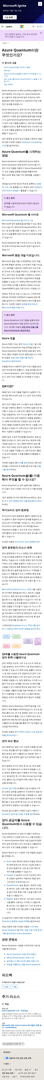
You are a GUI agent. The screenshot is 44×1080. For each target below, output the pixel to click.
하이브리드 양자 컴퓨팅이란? (27, 541)
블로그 (27, 1069)
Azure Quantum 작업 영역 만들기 (22, 954)
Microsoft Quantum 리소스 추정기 (17, 589)
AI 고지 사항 (6, 1069)
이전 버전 (18, 1069)
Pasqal (10, 875)
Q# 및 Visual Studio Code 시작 (20, 957)
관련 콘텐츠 (8, 84)
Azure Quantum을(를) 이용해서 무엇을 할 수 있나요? (22, 75)
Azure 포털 (28, 344)
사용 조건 (5, 1076)
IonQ (9, 861)
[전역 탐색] (2, 26)
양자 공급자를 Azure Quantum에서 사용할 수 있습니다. (23, 80)
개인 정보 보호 (7, 1073)
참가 (36, 1069)
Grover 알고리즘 (9, 788)
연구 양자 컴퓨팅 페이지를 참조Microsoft (22, 501)
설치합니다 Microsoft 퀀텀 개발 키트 (23, 961)
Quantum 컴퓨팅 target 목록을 (16, 921)
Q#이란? (7, 70)
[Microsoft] (22, 26)
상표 (14, 1076)
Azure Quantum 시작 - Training (15, 1011)
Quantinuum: (13, 885)
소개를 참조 (22, 462)
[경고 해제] (40, 4)
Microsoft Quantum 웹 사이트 (15, 220)
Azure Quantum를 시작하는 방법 (17, 67)
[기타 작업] (40, 43)
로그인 (39, 26)
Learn (4, 43)
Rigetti (10, 899)
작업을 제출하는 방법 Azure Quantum (23, 964)
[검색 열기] (33, 26)
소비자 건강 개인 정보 (26, 1073)
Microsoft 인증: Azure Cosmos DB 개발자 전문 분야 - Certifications (22, 1026)
